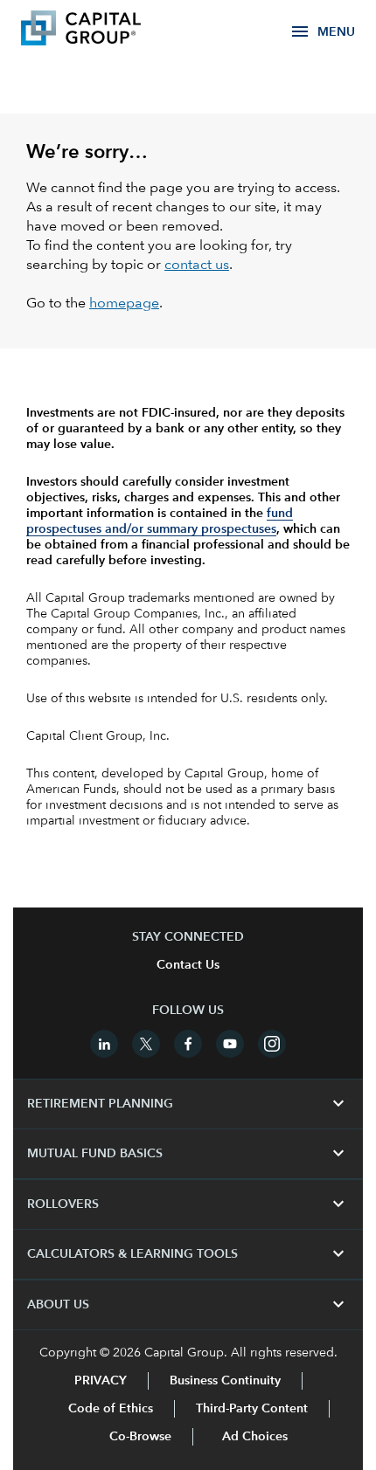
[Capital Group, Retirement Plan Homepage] (106, 30)
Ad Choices (253, 1437)
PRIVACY (100, 1381)
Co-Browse (140, 1437)
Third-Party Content (252, 1409)
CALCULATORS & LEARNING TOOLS (188, 1254)
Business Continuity (225, 1381)
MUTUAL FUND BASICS (188, 1154)
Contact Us (188, 965)
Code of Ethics (110, 1409)
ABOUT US (188, 1305)
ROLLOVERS (188, 1204)
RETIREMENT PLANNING (188, 1104)
